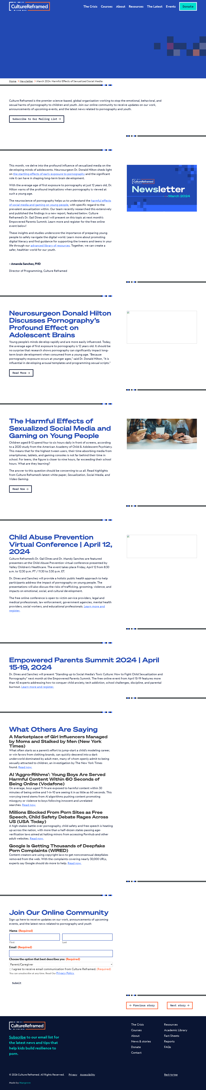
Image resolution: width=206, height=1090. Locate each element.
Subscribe (17, 1037)
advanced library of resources (50, 245)
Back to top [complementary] (171, 1074)
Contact (136, 1052)
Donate (188, 6)
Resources (136, 6)
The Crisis (90, 6)
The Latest (154, 6)
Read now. (25, 767)
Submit (16, 983)
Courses (107, 6)
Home (12, 81)
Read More (19, 372)
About (120, 6)
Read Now (18, 489)
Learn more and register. (37, 687)
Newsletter (26, 81)
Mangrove (25, 1082)
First (12, 942)
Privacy (73, 1074)
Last (64, 942)
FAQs (167, 1047)
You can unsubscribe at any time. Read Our (41, 973)
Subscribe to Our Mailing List (34, 119)
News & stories (141, 1041)
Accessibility (87, 1074)
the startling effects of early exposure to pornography (49, 174)
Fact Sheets (171, 1036)
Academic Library (175, 1030)
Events (171, 6)
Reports (169, 1041)
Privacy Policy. (65, 973)
